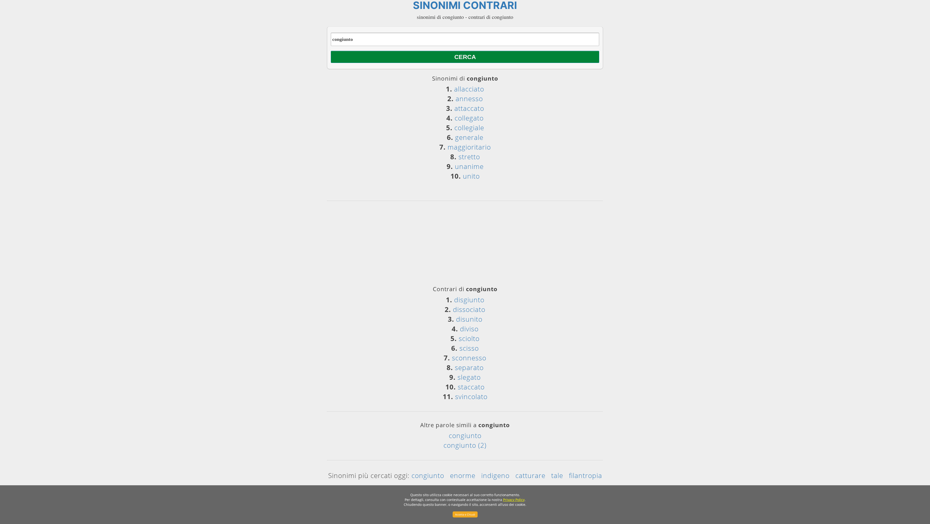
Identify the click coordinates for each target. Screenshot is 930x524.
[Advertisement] (465, 245)
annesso (469, 98)
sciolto (469, 338)
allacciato (469, 88)
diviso (469, 328)
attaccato (469, 108)
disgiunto (469, 299)
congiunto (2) (465, 445)
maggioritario (469, 147)
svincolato (471, 396)
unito (471, 176)
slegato (469, 377)
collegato (469, 117)
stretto (469, 156)
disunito (469, 319)
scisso (469, 348)
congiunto (465, 435)
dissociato (469, 309)
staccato (471, 386)
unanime (469, 166)
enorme (462, 475)
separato (469, 367)
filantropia (585, 475)
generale (469, 137)
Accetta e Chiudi (465, 514)
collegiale (469, 127)
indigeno (495, 475)
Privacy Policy (514, 499)
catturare (530, 475)
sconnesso (469, 357)
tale (557, 475)
